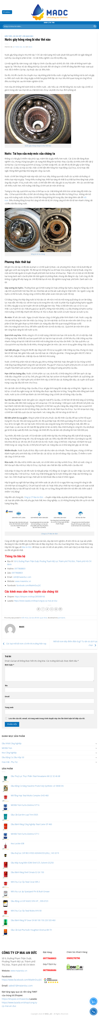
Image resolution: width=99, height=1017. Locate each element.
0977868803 (19, 568)
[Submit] (95, 26)
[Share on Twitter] (47, 609)
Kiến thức (8, 36)
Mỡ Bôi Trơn (7, 748)
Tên (6, 685)
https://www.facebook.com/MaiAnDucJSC (22, 979)
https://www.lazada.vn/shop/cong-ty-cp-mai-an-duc (35, 600)
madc (30, 47)
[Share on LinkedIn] (60, 609)
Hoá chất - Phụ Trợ (9, 762)
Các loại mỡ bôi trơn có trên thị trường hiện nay (26, 643)
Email (7, 696)
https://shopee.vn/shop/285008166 (30, 596)
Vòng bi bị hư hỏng (38, 254)
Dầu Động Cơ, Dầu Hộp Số (13, 757)
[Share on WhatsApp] (39, 609)
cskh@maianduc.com (22, 577)
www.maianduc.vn (23, 581)
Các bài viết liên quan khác (23, 36)
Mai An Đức (27, 547)
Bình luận (9, 665)
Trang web (9, 707)
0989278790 (73, 958)
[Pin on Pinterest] (56, 609)
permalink (61, 618)
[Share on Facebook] (43, 609)
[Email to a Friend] (52, 609)
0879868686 (49, 970)
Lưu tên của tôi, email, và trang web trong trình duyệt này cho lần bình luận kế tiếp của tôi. (47, 718)
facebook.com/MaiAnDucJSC (29, 585)
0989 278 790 (49, 22)
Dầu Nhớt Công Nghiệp (11, 743)
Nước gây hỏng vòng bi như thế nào (38, 146)
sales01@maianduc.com (21, 985)
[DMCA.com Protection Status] (75, 966)
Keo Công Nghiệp (9, 752)
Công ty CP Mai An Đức (33, 497)
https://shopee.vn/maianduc (16, 998)
